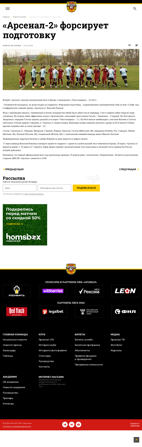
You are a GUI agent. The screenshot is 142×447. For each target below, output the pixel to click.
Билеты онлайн (84, 339)
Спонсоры (45, 356)
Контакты (44, 366)
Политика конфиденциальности (17, 426)
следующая (127, 169)
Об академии (11, 382)
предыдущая (14, 169)
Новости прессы (12, 345)
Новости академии (14, 387)
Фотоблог (116, 345)
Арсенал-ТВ (118, 339)
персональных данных (34, 194)
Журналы (116, 350)
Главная (6, 17)
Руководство (46, 361)
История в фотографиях (53, 350)
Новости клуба (19, 17)
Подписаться (86, 188)
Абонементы (82, 350)
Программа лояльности (89, 364)
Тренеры (8, 398)
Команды (8, 403)
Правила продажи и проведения (86, 358)
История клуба (47, 345)
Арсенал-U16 (46, 339)
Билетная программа (87, 345)
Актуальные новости (15, 339)
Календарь (9, 350)
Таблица (8, 356)
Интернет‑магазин (51, 377)
